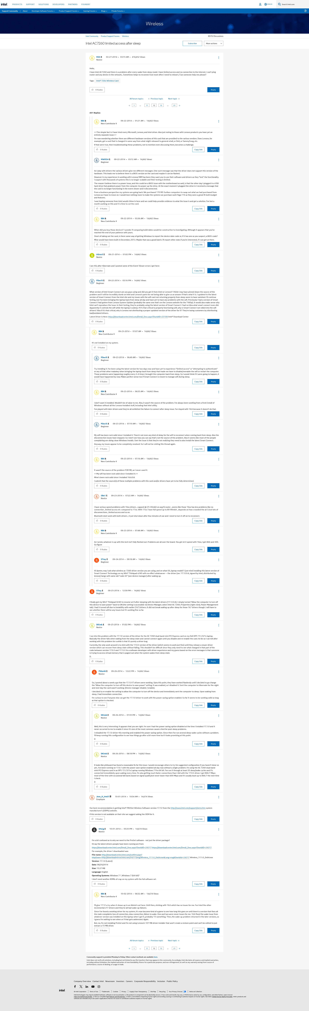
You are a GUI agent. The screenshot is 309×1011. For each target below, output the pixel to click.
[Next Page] (179, 105)
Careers (129, 981)
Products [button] (17, 4)
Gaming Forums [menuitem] (89, 11)
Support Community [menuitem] (10, 11)
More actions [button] (211, 43)
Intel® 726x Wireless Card (107, 80)
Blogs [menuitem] (103, 11)
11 (147, 105)
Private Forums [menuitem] (117, 11)
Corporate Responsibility (145, 981)
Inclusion (161, 981)
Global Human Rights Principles (222, 996)
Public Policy (172, 981)
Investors (120, 981)
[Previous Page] (129, 105)
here (155, 957)
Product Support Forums (110, 36)
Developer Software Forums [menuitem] (42, 11)
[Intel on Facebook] (75, 986)
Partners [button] (72, 4)
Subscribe (192, 43)
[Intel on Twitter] (81, 986)
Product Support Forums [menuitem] (68, 11)
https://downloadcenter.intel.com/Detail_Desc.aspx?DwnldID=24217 (121, 847)
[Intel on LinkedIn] (87, 986)
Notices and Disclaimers (117, 996)
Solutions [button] (44, 4)
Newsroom (110, 981)
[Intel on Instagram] (99, 986)
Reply (213, 89)
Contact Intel (98, 981)
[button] (218, 57)
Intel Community (92, 36)
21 (174, 105)
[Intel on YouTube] (93, 986)
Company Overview (82, 981)
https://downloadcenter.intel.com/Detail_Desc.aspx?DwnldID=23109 (138, 316)
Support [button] (30, 4)
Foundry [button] (85, 4)
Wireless (125, 36)
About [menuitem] (25, 11)
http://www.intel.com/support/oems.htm (188, 807)
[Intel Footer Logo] (62, 990)
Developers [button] (58, 4)
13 (161, 105)
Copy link (198, 149)
